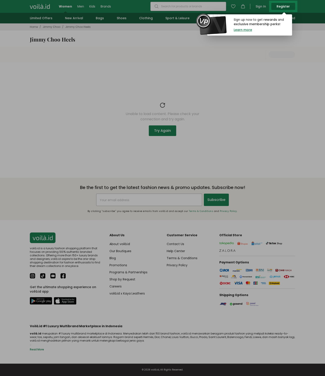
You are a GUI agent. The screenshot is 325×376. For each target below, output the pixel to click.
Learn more (243, 30)
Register (283, 6)
